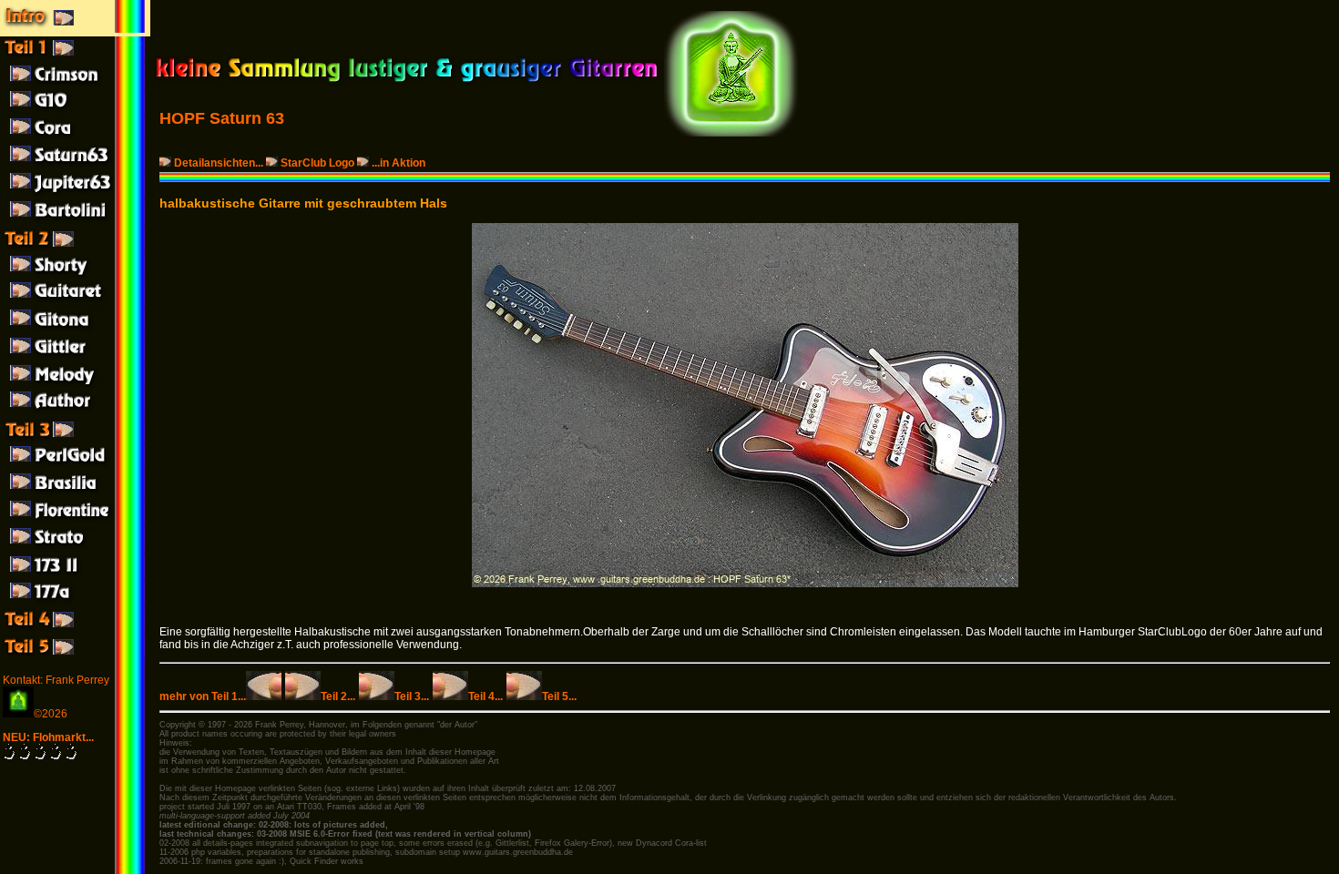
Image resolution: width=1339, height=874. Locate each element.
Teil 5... (559, 696)
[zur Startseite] (406, 82)
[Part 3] (75, 438)
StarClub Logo (317, 163)
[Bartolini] (75, 220)
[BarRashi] (75, 357)
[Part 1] (75, 56)
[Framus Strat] (75, 548)
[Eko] (75, 520)
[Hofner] (75, 275)
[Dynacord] (75, 138)
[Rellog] (75, 329)
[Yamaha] (75, 111)
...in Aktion (398, 163)
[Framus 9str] (75, 384)
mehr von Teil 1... (202, 696)
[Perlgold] (75, 466)
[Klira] (75, 493)
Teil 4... (485, 696)
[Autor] (75, 411)
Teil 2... (338, 696)
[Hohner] (75, 302)
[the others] (75, 655)
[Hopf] (75, 165)
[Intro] (75, 29)
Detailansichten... (218, 163)
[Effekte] (75, 628)
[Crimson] (75, 83)
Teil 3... (411, 696)
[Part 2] (75, 247)
